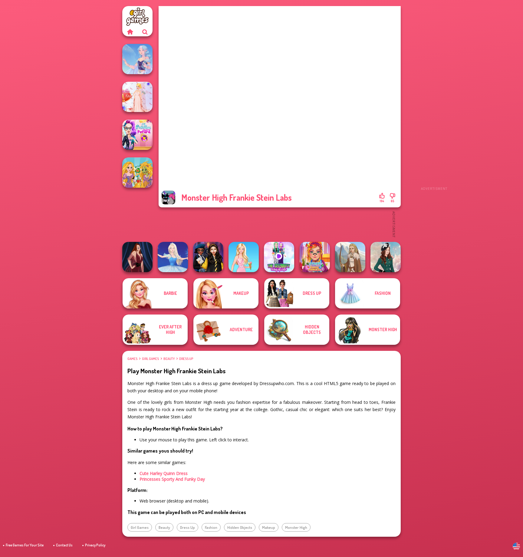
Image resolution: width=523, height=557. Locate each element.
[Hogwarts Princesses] (208, 257)
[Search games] (145, 31)
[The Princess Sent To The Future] (137, 135)
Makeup (268, 527)
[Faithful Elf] (137, 59)
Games (132, 359)
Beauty (169, 359)
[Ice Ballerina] (173, 257)
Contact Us (64, 545)
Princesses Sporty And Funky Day (172, 479)
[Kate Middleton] (385, 257)
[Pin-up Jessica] (137, 257)
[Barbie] (244, 257)
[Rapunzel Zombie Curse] (137, 172)
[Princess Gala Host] (137, 97)
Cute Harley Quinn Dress (164, 473)
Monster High (296, 527)
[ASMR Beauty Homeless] (315, 257)
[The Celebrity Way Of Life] (279, 257)
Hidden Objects (239, 527)
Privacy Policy (95, 545)
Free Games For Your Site (25, 545)
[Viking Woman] (350, 257)
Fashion (211, 527)
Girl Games (150, 359)
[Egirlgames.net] (129, 31)
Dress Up (186, 359)
